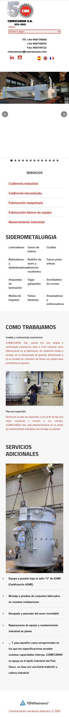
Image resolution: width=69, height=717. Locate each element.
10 (46, 160)
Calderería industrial (23, 183)
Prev (5, 114)
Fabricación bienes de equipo (30, 212)
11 (50, 160)
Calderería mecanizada (25, 193)
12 (54, 160)
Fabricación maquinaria (26, 203)
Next (64, 114)
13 (57, 160)
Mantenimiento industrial (26, 222)
